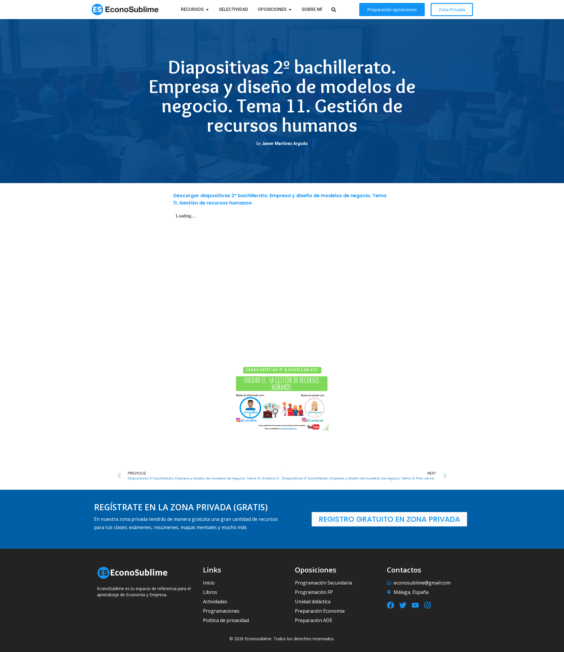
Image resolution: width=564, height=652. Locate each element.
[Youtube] (415, 605)
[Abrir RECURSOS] (207, 9)
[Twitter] (403, 605)
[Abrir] (341, 9)
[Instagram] (427, 605)
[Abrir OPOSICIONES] (290, 9)
